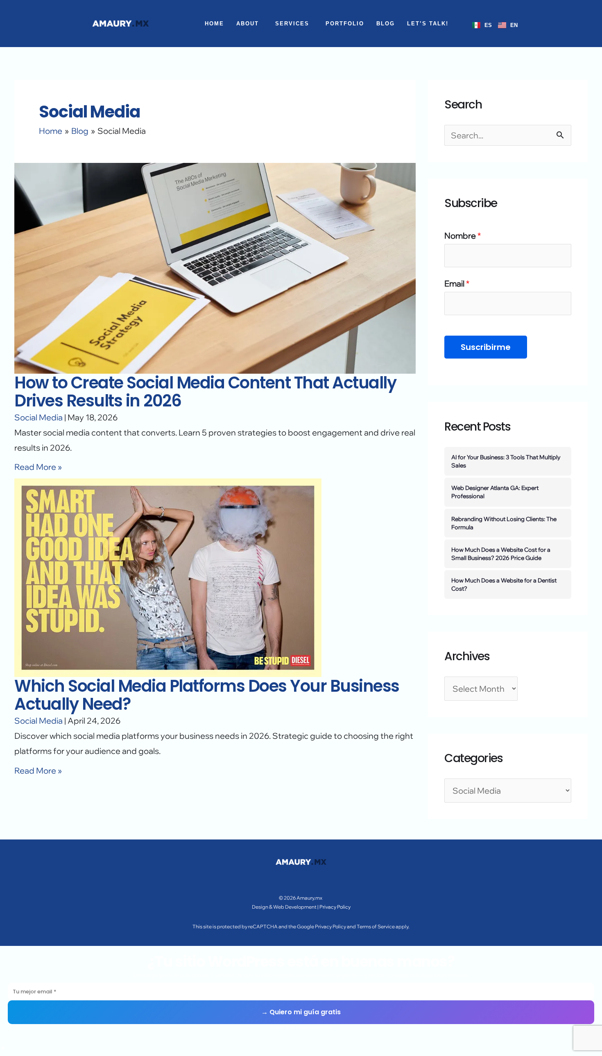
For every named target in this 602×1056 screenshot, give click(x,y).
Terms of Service (376, 926)
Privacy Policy (335, 907)
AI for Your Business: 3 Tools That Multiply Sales (506, 461)
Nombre (462, 235)
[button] (249, 23)
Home (214, 23)
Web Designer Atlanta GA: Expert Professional (495, 492)
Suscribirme (486, 347)
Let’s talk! (427, 23)
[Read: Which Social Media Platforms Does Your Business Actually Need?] (167, 577)
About (247, 23)
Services (292, 23)
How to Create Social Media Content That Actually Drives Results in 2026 (205, 391)
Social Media (38, 417)
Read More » (38, 467)
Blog (385, 23)
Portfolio (345, 23)
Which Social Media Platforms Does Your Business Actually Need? (206, 695)
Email (456, 283)
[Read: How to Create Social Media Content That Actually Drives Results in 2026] (215, 267)
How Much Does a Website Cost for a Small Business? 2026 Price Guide (500, 554)
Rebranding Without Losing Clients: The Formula (504, 523)
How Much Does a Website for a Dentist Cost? (504, 584)
